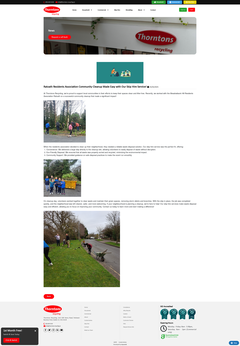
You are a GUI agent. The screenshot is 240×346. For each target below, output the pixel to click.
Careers (125, 314)
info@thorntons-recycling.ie (66, 2)
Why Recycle (126, 310)
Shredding (129, 10)
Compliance (126, 307)
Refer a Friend (127, 317)
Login (192, 9)
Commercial (176, 2)
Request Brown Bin (128, 327)
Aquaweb (124, 344)
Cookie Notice (88, 320)
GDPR (115, 342)
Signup (183, 9)
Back (49, 296)
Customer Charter (128, 320)
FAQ (124, 323)
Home (74, 10)
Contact (153, 10)
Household (160, 2)
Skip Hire (191, 2)
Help (235, 343)
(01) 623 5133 (49, 2)
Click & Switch (11, 340)
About (140, 10)
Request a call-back (60, 37)
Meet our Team (88, 330)
